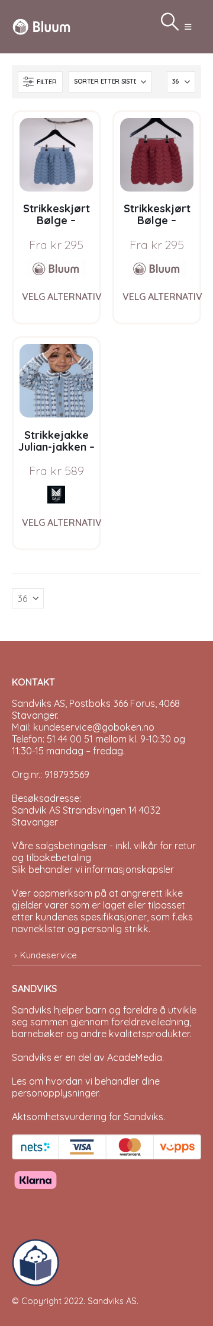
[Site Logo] (41, 26)
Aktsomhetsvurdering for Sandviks (87, 1117)
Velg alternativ (62, 296)
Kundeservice (48, 955)
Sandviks (31, 1010)
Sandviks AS (112, 1300)
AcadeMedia (134, 1057)
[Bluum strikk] (56, 269)
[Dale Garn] (56, 494)
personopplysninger (55, 1093)
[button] (188, 27)
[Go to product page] (56, 155)
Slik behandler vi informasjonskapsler (93, 869)
